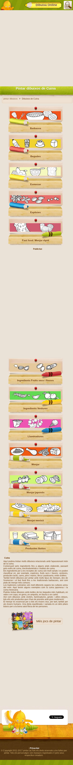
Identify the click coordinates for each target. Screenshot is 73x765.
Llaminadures (35, 436)
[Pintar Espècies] (35, 203)
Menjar (35, 464)
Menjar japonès (35, 492)
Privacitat (34, 748)
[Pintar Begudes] (35, 147)
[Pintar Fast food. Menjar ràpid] (35, 231)
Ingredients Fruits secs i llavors (35, 380)
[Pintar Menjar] (35, 455)
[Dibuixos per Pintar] (7, 5)
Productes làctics (35, 548)
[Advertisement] (36, 47)
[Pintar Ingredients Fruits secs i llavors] (35, 371)
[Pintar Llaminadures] (35, 427)
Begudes (35, 156)
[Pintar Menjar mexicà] (35, 511)
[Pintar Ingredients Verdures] (35, 399)
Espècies (35, 212)
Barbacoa (35, 128)
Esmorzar (35, 184)
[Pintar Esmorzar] (35, 175)
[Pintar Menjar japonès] (35, 483)
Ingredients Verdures (35, 408)
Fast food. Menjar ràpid (35, 240)
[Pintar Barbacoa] (35, 119)
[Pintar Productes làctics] (35, 539)
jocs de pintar (52, 621)
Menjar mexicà (35, 520)
